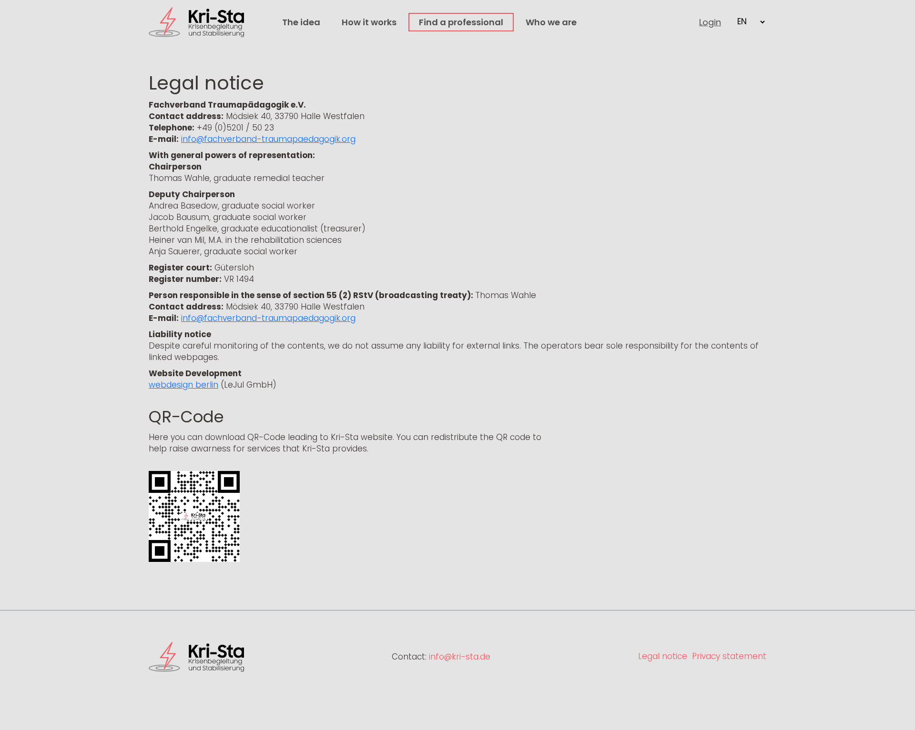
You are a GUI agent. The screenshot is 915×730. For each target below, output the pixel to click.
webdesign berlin (183, 384)
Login (710, 22)
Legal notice (662, 656)
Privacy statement (729, 656)
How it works (369, 22)
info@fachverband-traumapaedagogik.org (268, 139)
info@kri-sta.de (459, 656)
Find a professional (461, 22)
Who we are (551, 22)
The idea (301, 22)
